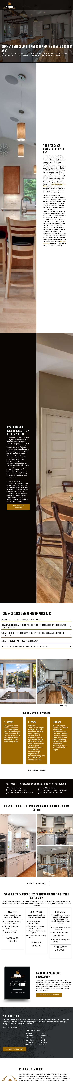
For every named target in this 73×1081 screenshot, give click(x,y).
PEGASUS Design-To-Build (54, 185)
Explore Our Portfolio (36, 883)
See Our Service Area (14, 1049)
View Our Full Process (18, 507)
